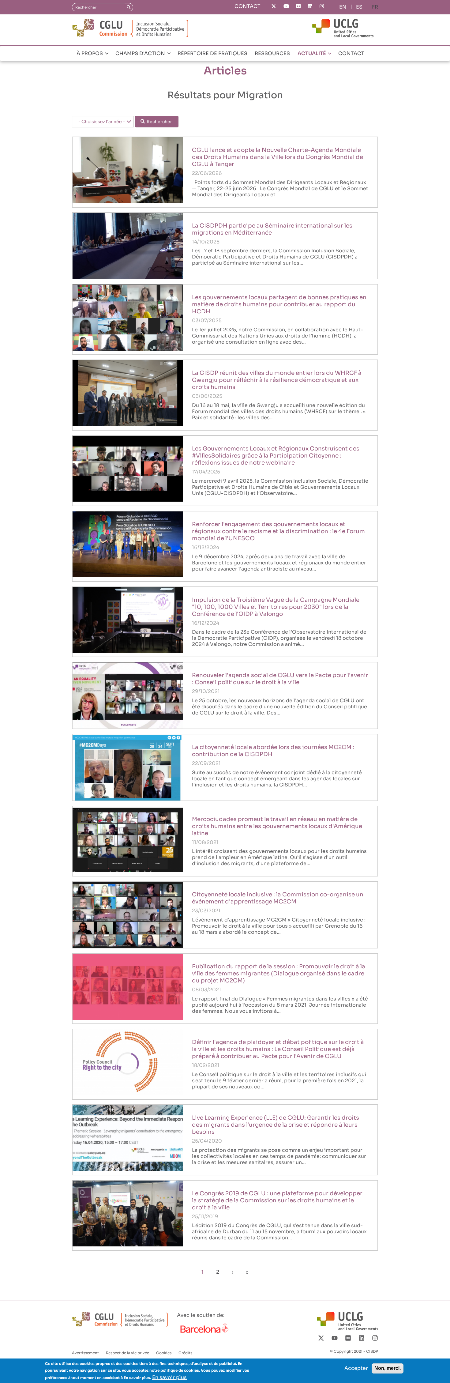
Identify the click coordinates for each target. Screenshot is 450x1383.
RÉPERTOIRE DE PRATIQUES (212, 53)
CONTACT (247, 6)
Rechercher (159, 121)
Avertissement (85, 1353)
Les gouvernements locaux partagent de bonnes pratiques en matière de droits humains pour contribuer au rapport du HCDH (279, 304)
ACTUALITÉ (312, 53)
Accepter (356, 1368)
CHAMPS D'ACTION (140, 53)
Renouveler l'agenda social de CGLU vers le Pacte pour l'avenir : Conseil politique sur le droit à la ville (280, 679)
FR (375, 7)
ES (359, 7)
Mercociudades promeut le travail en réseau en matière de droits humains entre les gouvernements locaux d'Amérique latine (277, 826)
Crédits (185, 1353)
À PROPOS (90, 53)
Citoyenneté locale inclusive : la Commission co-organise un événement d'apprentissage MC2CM (277, 898)
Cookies (163, 1353)
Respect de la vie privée (127, 1353)
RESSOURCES (272, 53)
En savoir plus (169, 1377)
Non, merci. (387, 1368)
